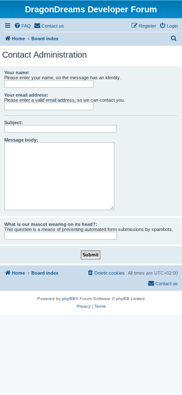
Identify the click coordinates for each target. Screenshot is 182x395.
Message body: (21, 139)
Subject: (13, 122)
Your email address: (26, 94)
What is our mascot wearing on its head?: (50, 224)
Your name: (17, 72)
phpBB (68, 298)
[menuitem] (22, 26)
